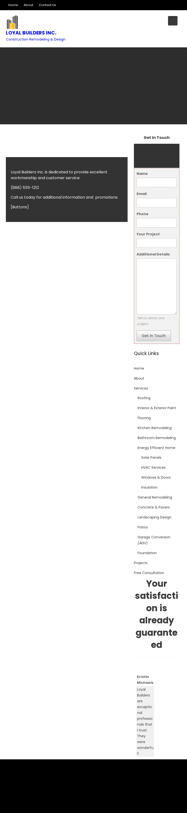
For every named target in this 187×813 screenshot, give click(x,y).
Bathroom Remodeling (157, 437)
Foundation (147, 552)
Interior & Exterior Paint (157, 408)
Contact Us (47, 5)
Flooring (144, 417)
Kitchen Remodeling (155, 427)
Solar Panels (151, 457)
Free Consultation (149, 572)
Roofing (144, 398)
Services (141, 388)
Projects (141, 562)
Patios (143, 527)
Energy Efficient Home (156, 447)
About (28, 5)
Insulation (149, 487)
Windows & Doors (156, 477)
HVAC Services (153, 467)
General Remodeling (155, 497)
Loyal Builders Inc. (31, 32)
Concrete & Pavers (154, 507)
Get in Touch (154, 335)
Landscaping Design (154, 517)
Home (13, 5)
